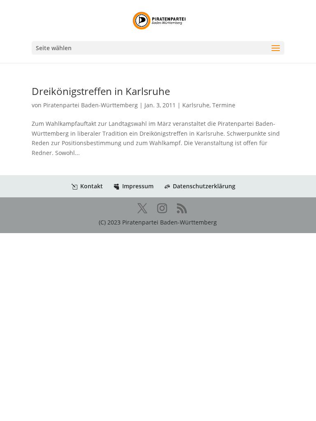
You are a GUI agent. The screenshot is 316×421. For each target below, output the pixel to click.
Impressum (137, 186)
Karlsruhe (195, 105)
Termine (223, 105)
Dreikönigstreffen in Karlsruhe (101, 91)
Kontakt (91, 186)
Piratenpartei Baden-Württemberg (90, 105)
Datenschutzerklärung (204, 186)
